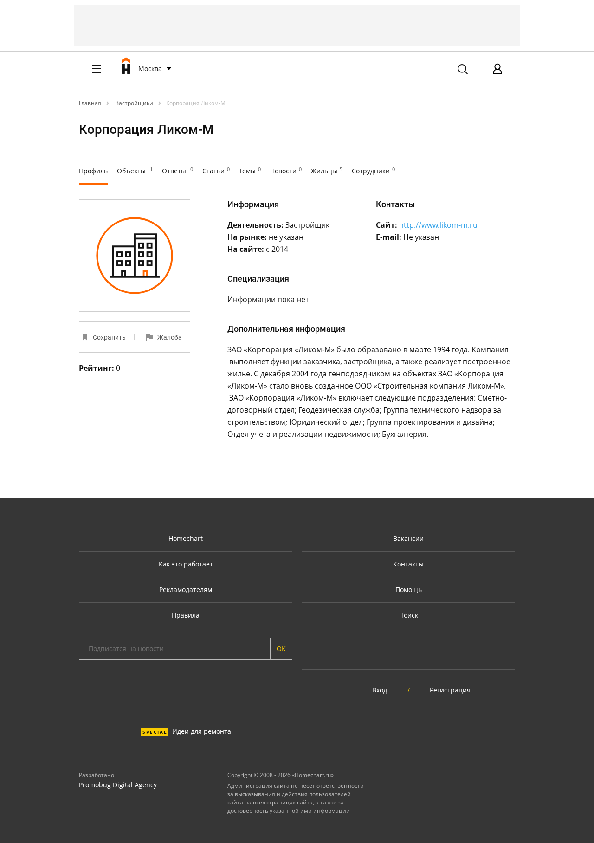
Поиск (408, 615)
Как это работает (186, 564)
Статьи (216, 170)
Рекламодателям (185, 589)
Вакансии (408, 538)
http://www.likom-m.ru (438, 225)
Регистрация (450, 689)
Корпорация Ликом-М (196, 103)
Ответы (177, 170)
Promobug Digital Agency (118, 784)
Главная (90, 103)
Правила (186, 615)
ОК (281, 648)
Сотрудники (373, 170)
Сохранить (109, 337)
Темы (250, 170)
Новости (286, 170)
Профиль (93, 170)
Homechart (185, 538)
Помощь (408, 589)
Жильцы (326, 170)
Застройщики (133, 103)
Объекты (135, 170)
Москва (150, 68)
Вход (379, 689)
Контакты (408, 564)
